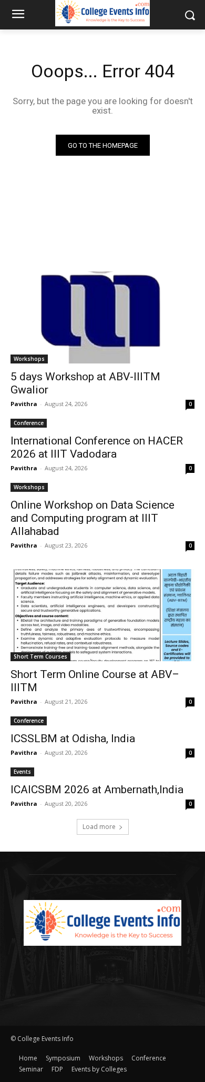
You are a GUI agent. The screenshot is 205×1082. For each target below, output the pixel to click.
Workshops (29, 358)
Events (22, 771)
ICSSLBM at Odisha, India (73, 738)
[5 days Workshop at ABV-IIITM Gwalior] (102, 317)
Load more (99, 826)
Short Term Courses (40, 656)
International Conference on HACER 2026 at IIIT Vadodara (97, 447)
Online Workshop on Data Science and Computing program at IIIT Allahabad (93, 518)
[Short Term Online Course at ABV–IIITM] (102, 615)
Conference (29, 423)
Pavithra (24, 404)
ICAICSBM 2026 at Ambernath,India (97, 789)
